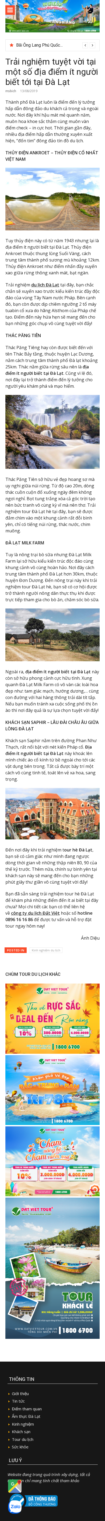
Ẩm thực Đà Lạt (26, 1416)
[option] (55, 45)
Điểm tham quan (27, 1408)
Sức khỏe (20, 1446)
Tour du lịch (22, 1439)
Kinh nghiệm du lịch (46, 950)
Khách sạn (21, 1431)
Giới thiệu (20, 1393)
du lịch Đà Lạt (45, 285)
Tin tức (18, 1401)
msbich (10, 91)
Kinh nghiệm (23, 1424)
